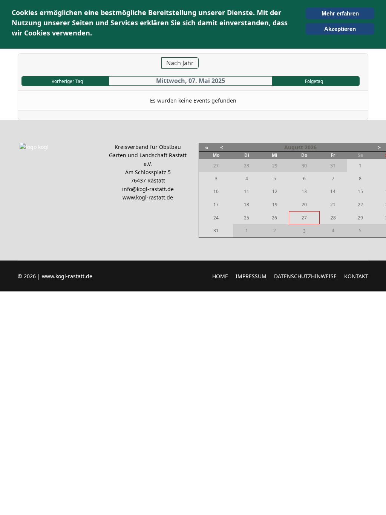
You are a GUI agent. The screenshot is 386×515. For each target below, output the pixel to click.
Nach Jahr (180, 63)
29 (360, 218)
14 (332, 191)
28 (333, 218)
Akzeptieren (340, 29)
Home (220, 276)
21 (332, 204)
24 (216, 218)
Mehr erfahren (340, 13)
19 (274, 204)
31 (216, 230)
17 (216, 204)
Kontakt (356, 276)
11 (246, 191)
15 (360, 191)
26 (274, 218)
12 (274, 191)
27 (304, 218)
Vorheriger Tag (67, 81)
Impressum (251, 276)
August (293, 147)
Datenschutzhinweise (305, 276)
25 (246, 218)
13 (304, 191)
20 (304, 204)
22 (360, 204)
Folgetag (314, 81)
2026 (311, 147)
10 (216, 191)
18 (246, 204)
